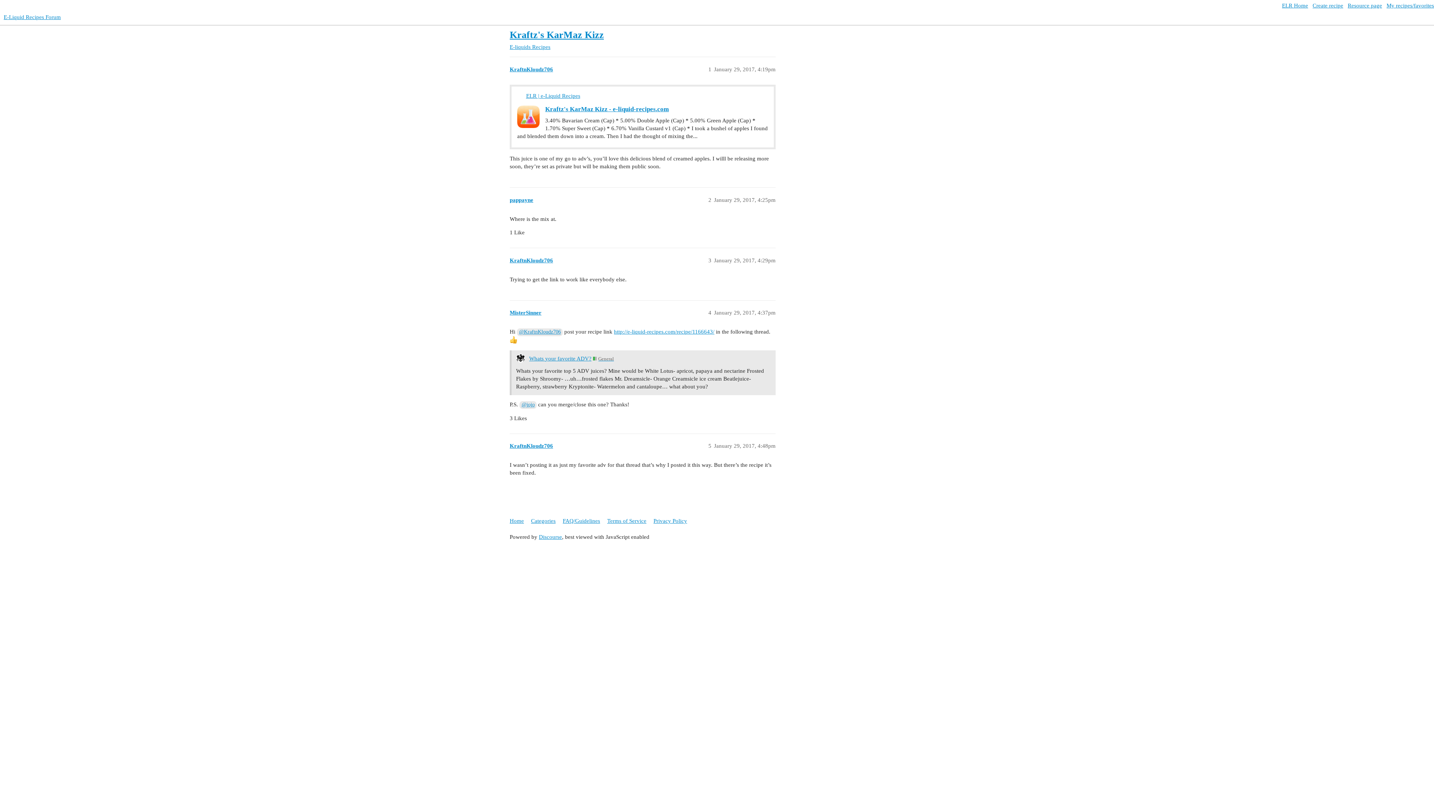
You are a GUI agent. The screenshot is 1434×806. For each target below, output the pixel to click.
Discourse (550, 537)
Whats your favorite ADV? (560, 359)
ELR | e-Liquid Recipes (553, 96)
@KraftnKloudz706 (540, 332)
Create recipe (1328, 6)
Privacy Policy (670, 521)
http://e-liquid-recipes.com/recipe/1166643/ (664, 332)
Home (517, 521)
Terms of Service (626, 521)
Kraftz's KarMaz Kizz (557, 34)
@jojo (528, 404)
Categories (543, 521)
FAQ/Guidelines (581, 521)
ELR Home (1295, 6)
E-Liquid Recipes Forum (32, 17)
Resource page (1365, 6)
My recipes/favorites (1410, 6)
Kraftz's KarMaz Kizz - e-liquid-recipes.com (607, 109)
